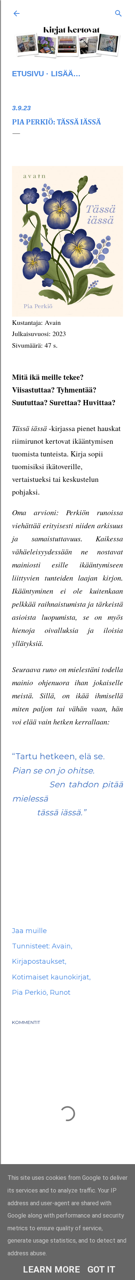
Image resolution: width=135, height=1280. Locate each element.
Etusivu (28, 74)
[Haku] (118, 11)
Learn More (51, 1269)
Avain (61, 946)
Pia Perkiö (29, 992)
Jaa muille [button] (29, 931)
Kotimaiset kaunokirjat (50, 977)
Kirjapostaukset (38, 961)
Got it (101, 1269)
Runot (60, 992)
